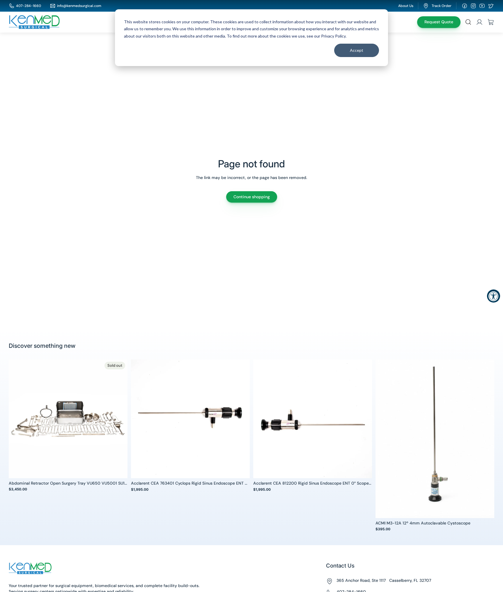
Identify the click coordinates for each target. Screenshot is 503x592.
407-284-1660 (28, 5)
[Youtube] (482, 6)
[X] (491, 6)
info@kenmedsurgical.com (79, 5)
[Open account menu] (479, 22)
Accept (356, 50)
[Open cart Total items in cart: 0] (490, 22)
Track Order (441, 5)
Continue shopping (251, 196)
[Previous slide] (17, 418)
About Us (405, 5)
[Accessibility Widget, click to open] (493, 296)
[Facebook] (464, 6)
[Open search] (468, 22)
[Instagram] (473, 6)
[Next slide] (118, 418)
